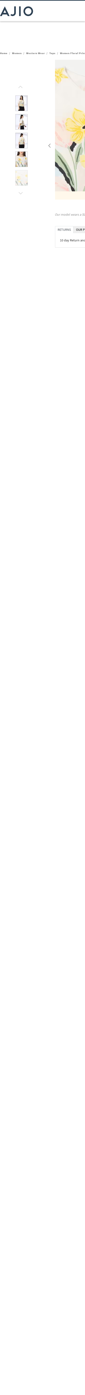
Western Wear (35, 53)
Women (17, 53)
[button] (19, 85)
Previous (48, 144)
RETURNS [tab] (64, 229)
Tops (52, 53)
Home (4, 53)
